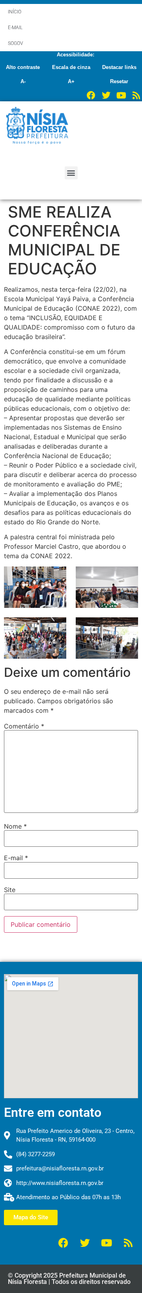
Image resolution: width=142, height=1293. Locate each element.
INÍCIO (14, 12)
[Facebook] (91, 95)
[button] (71, 172)
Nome (15, 826)
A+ (71, 81)
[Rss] (136, 95)
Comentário (24, 726)
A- (23, 81)
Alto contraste (23, 67)
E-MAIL (15, 27)
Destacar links (119, 67)
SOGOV (15, 43)
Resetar (119, 81)
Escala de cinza (71, 67)
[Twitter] (106, 95)
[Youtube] (121, 95)
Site (9, 890)
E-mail (16, 858)
